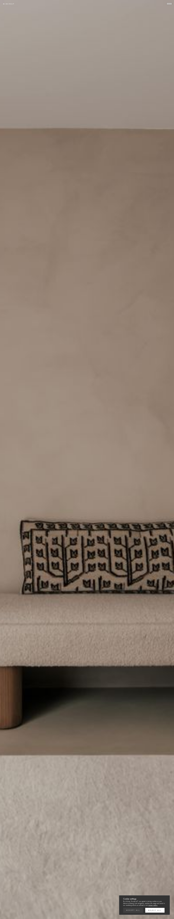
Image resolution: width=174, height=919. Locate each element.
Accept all (133, 910)
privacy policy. (153, 905)
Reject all (155, 910)
